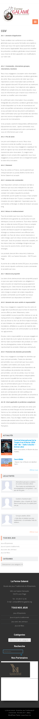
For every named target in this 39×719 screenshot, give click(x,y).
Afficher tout (34, 470)
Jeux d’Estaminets (7, 543)
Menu (35, 21)
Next (37, 680)
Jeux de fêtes (5, 553)
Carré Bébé (18, 459)
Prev (1, 680)
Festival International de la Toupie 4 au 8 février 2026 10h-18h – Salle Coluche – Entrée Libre (25, 443)
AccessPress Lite (26, 715)
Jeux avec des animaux (8, 550)
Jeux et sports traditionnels (10, 546)
